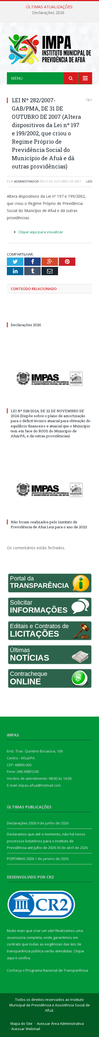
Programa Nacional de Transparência (57, 970)
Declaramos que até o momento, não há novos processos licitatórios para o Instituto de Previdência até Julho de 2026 (46, 841)
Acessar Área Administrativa (60, 1023)
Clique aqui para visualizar (40, 231)
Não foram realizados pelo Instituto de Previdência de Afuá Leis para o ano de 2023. (49, 524)
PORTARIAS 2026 (20, 858)
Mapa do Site (21, 1023)
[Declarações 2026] (49, 314)
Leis (89, 181)
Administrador (26, 181)
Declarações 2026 (48, 12)
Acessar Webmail (25, 1028)
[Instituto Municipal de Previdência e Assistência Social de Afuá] (49, 48)
